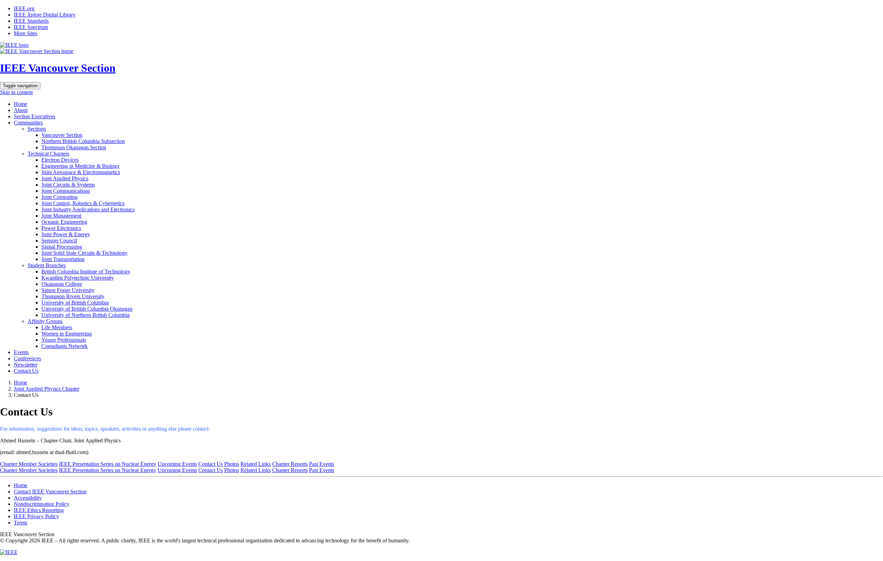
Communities (28, 123)
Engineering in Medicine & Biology (80, 166)
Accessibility (28, 498)
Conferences (27, 358)
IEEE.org (24, 8)
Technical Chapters (48, 154)
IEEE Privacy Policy (36, 516)
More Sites (25, 33)
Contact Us (26, 371)
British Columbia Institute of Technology (85, 271)
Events (21, 352)
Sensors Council (59, 240)
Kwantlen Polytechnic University (77, 278)
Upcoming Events (177, 464)
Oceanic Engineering (64, 222)
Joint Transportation (63, 259)
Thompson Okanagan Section (73, 147)
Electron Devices (60, 160)
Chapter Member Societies (29, 464)
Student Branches (47, 265)
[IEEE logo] (14, 45)
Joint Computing (59, 197)
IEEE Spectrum (31, 27)
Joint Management (61, 216)
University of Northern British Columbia (85, 315)
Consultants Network (64, 346)
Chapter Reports (290, 464)
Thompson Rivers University (73, 296)
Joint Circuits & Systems (68, 185)
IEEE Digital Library (45, 15)
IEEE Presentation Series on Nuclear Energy (107, 464)
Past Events (321, 464)
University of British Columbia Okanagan (86, 309)
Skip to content (16, 92)
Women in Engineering (66, 334)
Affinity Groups (45, 321)
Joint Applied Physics (64, 178)
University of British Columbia (75, 302)
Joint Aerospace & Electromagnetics (80, 172)
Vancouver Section (61, 135)
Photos (231, 464)
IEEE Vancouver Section (58, 68)
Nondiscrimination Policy (41, 504)
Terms (20, 522)
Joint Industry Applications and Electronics (88, 209)
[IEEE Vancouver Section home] (36, 51)
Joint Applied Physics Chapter (46, 389)
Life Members (56, 327)
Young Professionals (63, 340)
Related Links (255, 464)
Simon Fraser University (68, 290)
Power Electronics (61, 228)
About (21, 110)
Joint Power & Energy (65, 234)
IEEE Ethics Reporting (39, 510)
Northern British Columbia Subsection (83, 141)
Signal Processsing (61, 247)
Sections (37, 129)
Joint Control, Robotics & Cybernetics (83, 203)
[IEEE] (9, 552)
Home (20, 104)
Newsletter (25, 365)
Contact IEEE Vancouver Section (50, 491)
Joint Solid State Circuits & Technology (84, 253)
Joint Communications (65, 191)
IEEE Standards (31, 21)
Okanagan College (61, 284)
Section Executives (34, 116)
